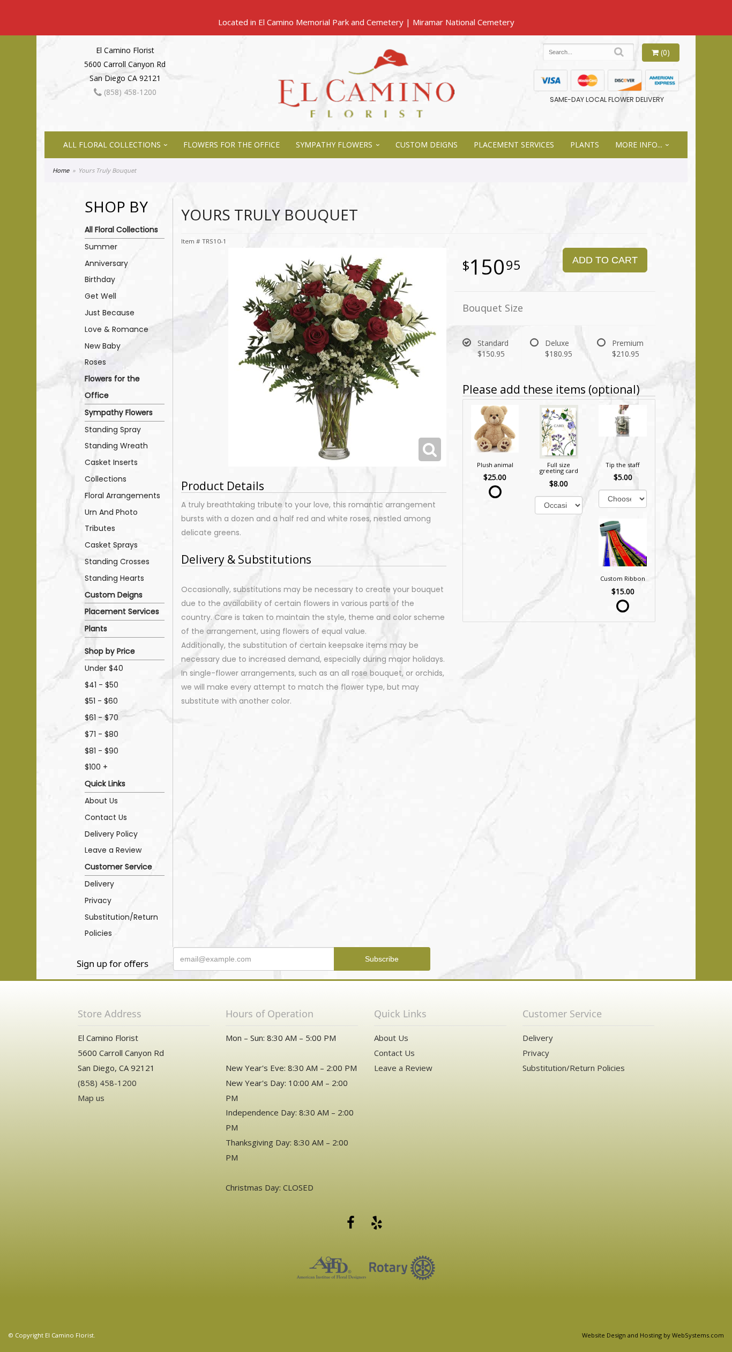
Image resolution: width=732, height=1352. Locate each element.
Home (61, 170)
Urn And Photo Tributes (111, 520)
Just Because (110, 312)
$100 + (96, 767)
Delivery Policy (111, 834)
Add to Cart (605, 260)
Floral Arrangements (122, 495)
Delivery (99, 883)
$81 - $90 (101, 750)
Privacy (98, 900)
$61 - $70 (101, 717)
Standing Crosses (117, 561)
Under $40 (104, 668)
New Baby (103, 346)
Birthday (100, 279)
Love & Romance (116, 329)
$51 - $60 (101, 701)
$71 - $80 (101, 734)
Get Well (100, 296)
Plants (584, 144)
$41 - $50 (101, 684)
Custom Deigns (426, 144)
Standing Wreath (116, 445)
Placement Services (514, 144)
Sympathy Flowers (334, 144)
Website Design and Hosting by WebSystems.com (653, 1335)
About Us (101, 800)
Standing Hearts (114, 578)
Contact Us (106, 817)
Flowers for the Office (231, 144)
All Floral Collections (112, 144)
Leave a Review (113, 850)
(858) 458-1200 (129, 92)
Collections (105, 479)
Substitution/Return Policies (121, 925)
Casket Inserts (111, 462)
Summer (101, 246)
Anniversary (106, 263)
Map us (91, 1097)
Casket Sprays (111, 545)
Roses (95, 362)
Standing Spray (113, 429)
